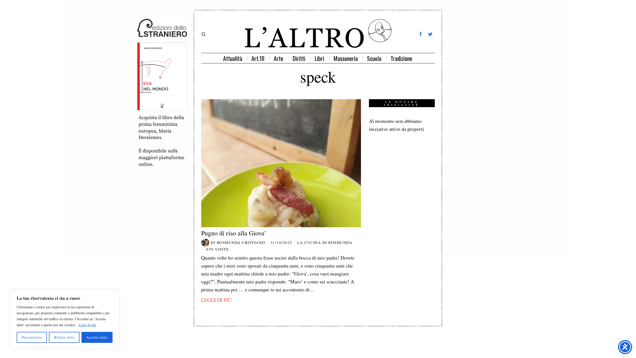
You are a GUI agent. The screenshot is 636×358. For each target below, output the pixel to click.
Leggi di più (87, 324)
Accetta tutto (97, 337)
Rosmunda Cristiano (241, 242)
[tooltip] (420, 34)
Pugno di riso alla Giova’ (233, 233)
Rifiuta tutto (64, 337)
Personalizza (32, 337)
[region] (64, 319)
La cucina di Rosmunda (325, 242)
